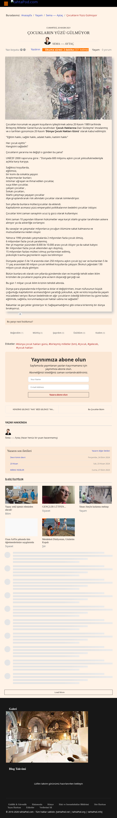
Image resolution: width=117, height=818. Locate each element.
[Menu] (6, 4)
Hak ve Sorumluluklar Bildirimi (73, 804)
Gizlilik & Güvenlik (17, 804)
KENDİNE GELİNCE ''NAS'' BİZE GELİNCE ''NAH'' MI (35, 409)
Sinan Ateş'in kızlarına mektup (94, 506)
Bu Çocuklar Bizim (96, 409)
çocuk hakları (25, 347)
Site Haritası (100, 804)
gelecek (93, 344)
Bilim (8, 513)
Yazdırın (35, 49)
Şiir (44, 546)
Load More (59, 692)
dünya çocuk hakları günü (33, 344)
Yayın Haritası (14, 808)
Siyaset (46, 510)
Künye (50, 804)
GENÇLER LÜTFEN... (54, 506)
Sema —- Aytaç (63, 43)
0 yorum (107, 49)
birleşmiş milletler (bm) (63, 344)
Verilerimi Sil (45, 808)
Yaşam (96, 49)
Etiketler (30, 808)
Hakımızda (36, 804)
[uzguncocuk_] (58, 88)
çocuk (83, 344)
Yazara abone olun (58, 394)
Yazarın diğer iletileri (101, 450)
